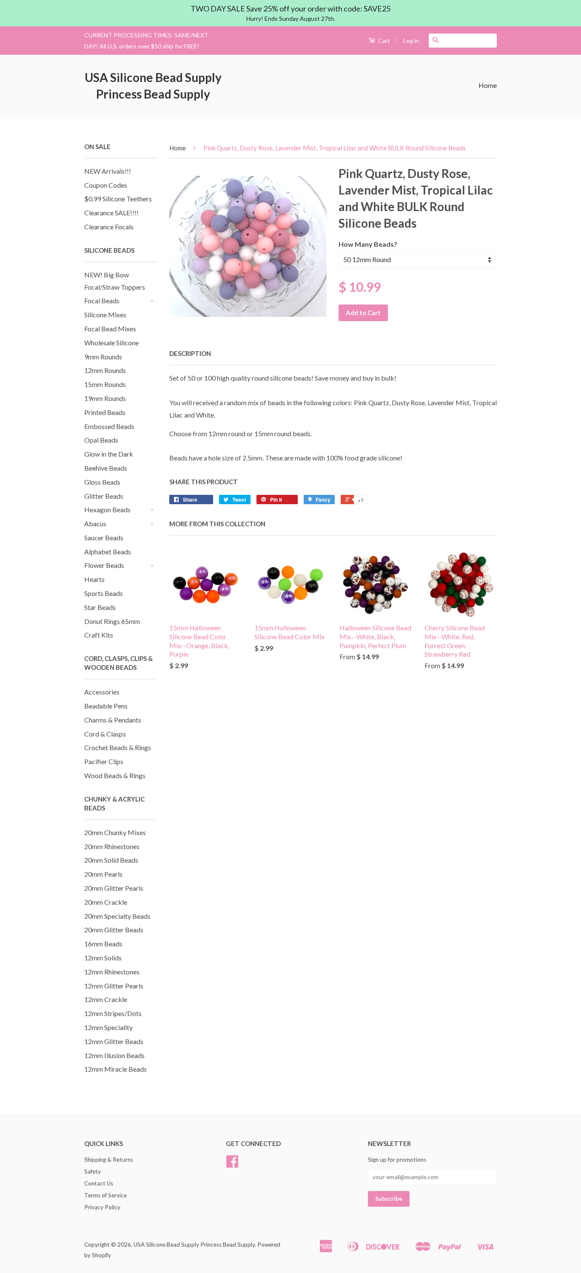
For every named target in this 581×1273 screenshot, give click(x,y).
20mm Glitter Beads (113, 930)
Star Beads (100, 607)
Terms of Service (105, 1195)
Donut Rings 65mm (112, 621)
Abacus (95, 523)
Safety (92, 1171)
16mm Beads (103, 944)
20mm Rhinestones (112, 846)
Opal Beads (101, 440)
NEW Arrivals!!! (107, 171)
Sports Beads (103, 593)
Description (190, 353)
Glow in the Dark (108, 454)
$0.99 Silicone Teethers (118, 199)
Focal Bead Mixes (110, 329)
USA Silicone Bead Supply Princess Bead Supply (153, 85)
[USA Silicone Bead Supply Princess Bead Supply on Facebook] (232, 1164)
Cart (383, 40)
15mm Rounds (105, 384)
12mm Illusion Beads (114, 1055)
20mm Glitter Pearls (113, 888)
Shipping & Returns (108, 1159)
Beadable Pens (106, 706)
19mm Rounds (105, 398)
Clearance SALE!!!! (111, 213)
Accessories (102, 692)
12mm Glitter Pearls (113, 986)
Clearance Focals (109, 227)
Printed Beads (104, 412)
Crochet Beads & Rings (117, 747)
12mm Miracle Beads (115, 1069)
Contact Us (98, 1183)
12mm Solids (103, 958)
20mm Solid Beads (111, 860)
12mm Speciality (108, 1027)
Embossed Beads (109, 426)
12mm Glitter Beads (113, 1041)
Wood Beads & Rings (114, 775)
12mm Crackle (105, 999)
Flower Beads (104, 565)
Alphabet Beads (107, 552)
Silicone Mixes (105, 314)
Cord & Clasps (105, 734)
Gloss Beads (102, 482)
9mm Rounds (103, 357)
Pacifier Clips (103, 761)
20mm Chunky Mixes (115, 832)
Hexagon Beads (107, 509)
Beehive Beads (105, 468)
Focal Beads (102, 300)
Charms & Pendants (112, 720)
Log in (411, 40)
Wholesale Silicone (111, 343)
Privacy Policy (102, 1207)
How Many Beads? (368, 244)
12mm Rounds (105, 370)
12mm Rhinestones (112, 972)
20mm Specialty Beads (117, 916)
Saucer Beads (103, 537)
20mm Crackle (105, 902)
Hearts (94, 579)
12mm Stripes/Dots (113, 1013)
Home (487, 85)
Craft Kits (98, 635)
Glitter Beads (103, 496)
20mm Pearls (103, 874)
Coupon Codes (105, 185)
